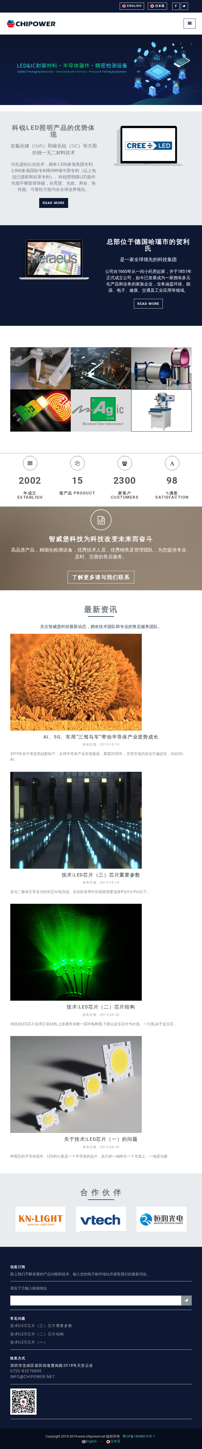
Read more (54, 203)
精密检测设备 (161, 387)
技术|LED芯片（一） (29, 1342)
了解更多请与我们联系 (101, 577)
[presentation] (181, 44)
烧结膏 (101, 387)
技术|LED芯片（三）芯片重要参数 (101, 875)
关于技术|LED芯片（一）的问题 (101, 1139)
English (134, 6)
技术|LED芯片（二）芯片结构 (101, 1007)
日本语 (159, 6)
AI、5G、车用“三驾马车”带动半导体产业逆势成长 (101, 737)
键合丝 (161, 345)
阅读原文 (103, 690)
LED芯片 (101, 345)
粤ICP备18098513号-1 (139, 1436)
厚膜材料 (40, 387)
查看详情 (40, 379)
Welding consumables (41, 345)
